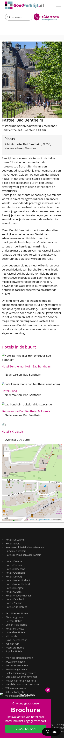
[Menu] (58, 5)
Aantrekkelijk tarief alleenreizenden (24, 547)
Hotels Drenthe (13, 561)
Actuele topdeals (14, 692)
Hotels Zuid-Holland (16, 607)
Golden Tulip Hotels (16, 624)
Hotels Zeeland (13, 603)
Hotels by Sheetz (14, 628)
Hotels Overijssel (14, 588)
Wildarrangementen (16, 688)
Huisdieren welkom (15, 551)
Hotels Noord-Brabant (17, 580)
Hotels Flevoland (14, 599)
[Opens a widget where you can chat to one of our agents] (51, 732)
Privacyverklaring (55, 724)
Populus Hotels (13, 651)
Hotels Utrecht (13, 591)
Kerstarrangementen (16, 669)
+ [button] (6, 449)
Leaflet (31, 519)
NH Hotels (11, 636)
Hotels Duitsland (14, 539)
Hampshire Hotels (15, 632)
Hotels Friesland (14, 565)
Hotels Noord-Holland (17, 584)
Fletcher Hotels (13, 621)
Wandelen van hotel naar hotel (22, 684)
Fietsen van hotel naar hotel (20, 680)
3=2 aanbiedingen (15, 661)
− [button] (6, 454)
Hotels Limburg (13, 576)
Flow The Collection (16, 640)
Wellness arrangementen (19, 657)
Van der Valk (12, 643)
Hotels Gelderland (15, 569)
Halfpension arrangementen (20, 673)
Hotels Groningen (15, 572)
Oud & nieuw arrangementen (21, 676)
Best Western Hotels (16, 613)
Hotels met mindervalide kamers (23, 554)
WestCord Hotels (14, 647)
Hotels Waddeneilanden (18, 595)
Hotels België (12, 543)
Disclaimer (58, 727)
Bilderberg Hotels (15, 617)
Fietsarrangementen (16, 665)
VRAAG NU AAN (26, 729)
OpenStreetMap (44, 519)
